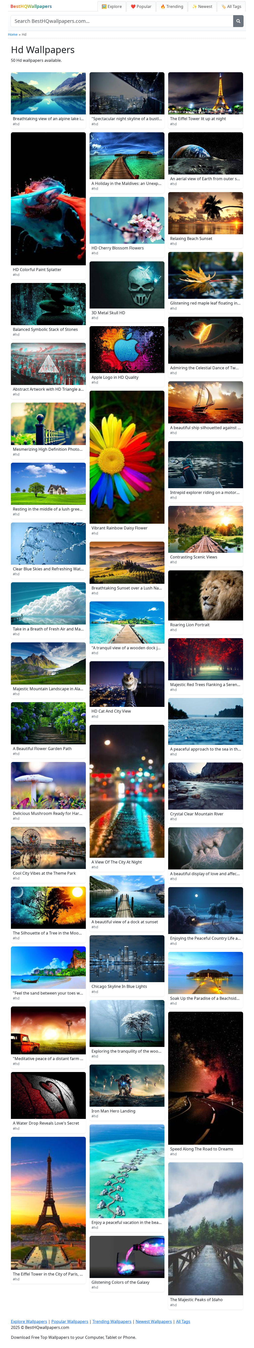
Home (13, 34)
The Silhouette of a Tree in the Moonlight (51, 933)
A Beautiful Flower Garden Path (42, 748)
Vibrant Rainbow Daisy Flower (120, 528)
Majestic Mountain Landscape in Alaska (50, 688)
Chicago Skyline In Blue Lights (119, 986)
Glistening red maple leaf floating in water (209, 303)
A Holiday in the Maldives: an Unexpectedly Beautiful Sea (144, 183)
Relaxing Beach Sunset (191, 238)
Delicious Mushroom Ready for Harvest (50, 813)
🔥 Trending (171, 6)
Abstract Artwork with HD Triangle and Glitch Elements (64, 389)
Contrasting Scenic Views (193, 557)
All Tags (183, 1321)
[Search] (238, 21)
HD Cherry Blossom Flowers (118, 248)
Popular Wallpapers (69, 1321)
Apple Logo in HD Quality (115, 377)
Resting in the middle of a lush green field (52, 509)
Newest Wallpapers (154, 1321)
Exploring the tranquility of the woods (127, 1051)
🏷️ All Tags (231, 6)
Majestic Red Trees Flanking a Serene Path (209, 684)
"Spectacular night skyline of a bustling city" (133, 118)
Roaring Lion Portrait (190, 624)
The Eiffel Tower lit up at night (198, 118)
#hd (16, 124)
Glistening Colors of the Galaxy (120, 1282)
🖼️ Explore (112, 6)
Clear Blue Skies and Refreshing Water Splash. (56, 569)
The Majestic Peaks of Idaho (196, 1299)
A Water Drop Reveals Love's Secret (46, 1123)
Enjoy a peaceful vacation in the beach (127, 1222)
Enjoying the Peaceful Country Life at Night (210, 938)
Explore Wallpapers (29, 1321)
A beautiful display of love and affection (207, 873)
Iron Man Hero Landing (113, 1111)
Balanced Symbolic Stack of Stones (45, 329)
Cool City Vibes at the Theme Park (44, 873)
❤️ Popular (141, 6)
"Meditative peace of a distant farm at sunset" (56, 1058)
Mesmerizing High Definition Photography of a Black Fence (68, 449)
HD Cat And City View (111, 711)
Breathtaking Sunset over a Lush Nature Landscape (140, 588)
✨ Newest (202, 6)
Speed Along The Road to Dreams (201, 1149)
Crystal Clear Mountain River (196, 814)
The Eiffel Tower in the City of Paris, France (52, 1274)
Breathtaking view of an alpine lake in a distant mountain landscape (76, 118)
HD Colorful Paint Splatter (37, 269)
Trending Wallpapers (112, 1321)
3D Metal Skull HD (108, 312)
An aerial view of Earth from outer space (208, 178)
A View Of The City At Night (117, 862)
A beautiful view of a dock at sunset (125, 922)
